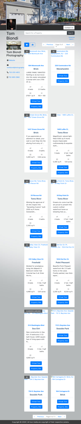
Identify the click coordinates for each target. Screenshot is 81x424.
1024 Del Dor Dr (63, 259)
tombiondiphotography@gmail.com (20, 67)
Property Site (36, 106)
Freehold (36, 262)
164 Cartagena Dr (63, 391)
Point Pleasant (63, 262)
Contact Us (69, 28)
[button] (4, 12)
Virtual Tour (36, 101)
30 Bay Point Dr (63, 195)
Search (70, 33)
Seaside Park (62, 328)
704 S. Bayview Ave (36, 391)
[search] (45, 33)
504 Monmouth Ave (36, 66)
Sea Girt (36, 328)
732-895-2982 (14, 77)
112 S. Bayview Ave (62, 325)
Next (68, 44)
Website (12, 60)
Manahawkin (63, 69)
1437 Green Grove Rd (36, 129)
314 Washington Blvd (36, 325)
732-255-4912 (14, 72)
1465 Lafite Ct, (62, 129)
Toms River (62, 132)
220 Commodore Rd (63, 66)
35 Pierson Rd (36, 195)
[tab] (26, 45)
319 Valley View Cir (36, 259)
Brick (36, 69)
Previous (50, 44)
